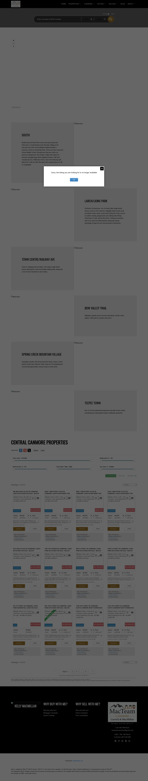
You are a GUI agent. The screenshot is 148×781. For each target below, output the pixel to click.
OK (74, 180)
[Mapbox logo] (16, 107)
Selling (112, 4)
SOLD (112, 14)
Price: (20, 458)
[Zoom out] (13, 43)
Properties (74, 4)
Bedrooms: (106, 458)
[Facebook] (118, 741)
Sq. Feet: (107, 467)
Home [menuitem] (63, 4)
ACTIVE (105, 14)
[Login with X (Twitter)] (29, 451)
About (130, 4)
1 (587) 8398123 (18, 538)
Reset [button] (120, 476)
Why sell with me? (82, 710)
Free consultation (82, 715)
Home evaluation (82, 713)
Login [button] (42, 450)
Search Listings (48, 715)
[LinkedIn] (122, 741)
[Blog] (115, 741)
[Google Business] (125, 741)
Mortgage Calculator (50, 713)
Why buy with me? (49, 710)
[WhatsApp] (129, 741)
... (81, 671)
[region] (74, 73)
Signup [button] (36, 450)
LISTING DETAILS (19, 529)
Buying (100, 4)
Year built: (64, 467)
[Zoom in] (13, 40)
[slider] (14, 461)
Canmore (88, 4)
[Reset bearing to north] (13, 46)
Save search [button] (110, 476)
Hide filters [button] (131, 476)
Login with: (14, 450)
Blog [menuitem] (123, 4)
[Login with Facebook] (20, 451)
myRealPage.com (77, 761)
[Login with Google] (25, 451)
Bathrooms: (20, 467)
